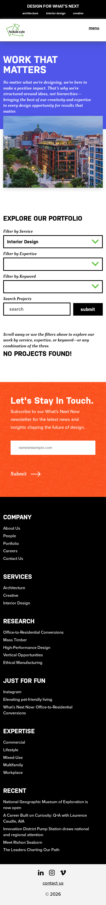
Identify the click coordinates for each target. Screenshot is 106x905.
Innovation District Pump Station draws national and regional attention (46, 832)
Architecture (30, 13)
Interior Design (56, 13)
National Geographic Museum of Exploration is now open (45, 805)
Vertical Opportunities (23, 655)
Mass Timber (15, 640)
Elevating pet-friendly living (27, 699)
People (9, 536)
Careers (10, 551)
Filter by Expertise (20, 253)
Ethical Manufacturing (22, 662)
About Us (11, 528)
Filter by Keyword (19, 276)
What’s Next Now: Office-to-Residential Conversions (37, 710)
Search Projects (17, 298)
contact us (53, 883)
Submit (88, 309)
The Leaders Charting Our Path (31, 850)
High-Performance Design (26, 647)
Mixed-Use (13, 757)
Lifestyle (10, 750)
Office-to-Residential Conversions (33, 632)
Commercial (14, 742)
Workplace (13, 772)
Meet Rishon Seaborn (22, 842)
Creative (78, 13)
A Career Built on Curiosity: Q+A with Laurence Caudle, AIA (45, 818)
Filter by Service (18, 231)
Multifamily (13, 765)
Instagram (12, 692)
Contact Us (13, 558)
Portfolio (11, 543)
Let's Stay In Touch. (52, 400)
